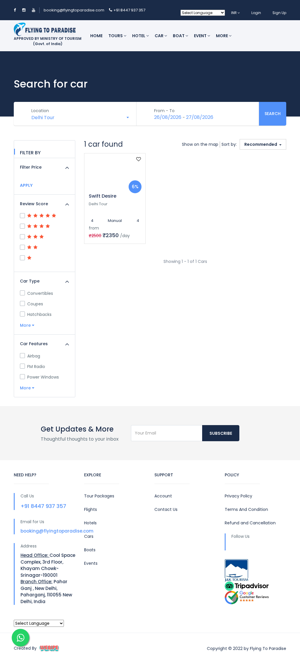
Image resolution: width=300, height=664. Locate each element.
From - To (164, 111)
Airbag (33, 356)
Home (96, 36)
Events (91, 563)
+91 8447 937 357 (129, 10)
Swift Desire (102, 196)
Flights (90, 509)
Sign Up (279, 12)
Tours (116, 36)
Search (273, 114)
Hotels (90, 523)
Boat (179, 36)
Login (256, 12)
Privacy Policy (238, 496)
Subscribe (220, 433)
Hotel (139, 36)
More (222, 36)
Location (40, 111)
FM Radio (36, 366)
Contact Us (166, 509)
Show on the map (200, 144)
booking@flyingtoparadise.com (74, 10)
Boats (90, 550)
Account (163, 496)
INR (234, 12)
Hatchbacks (39, 314)
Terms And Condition (246, 509)
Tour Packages (99, 496)
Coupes (35, 304)
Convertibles (40, 293)
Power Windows (43, 377)
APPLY (26, 185)
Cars (88, 536)
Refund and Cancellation (250, 523)
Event (200, 36)
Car (159, 36)
